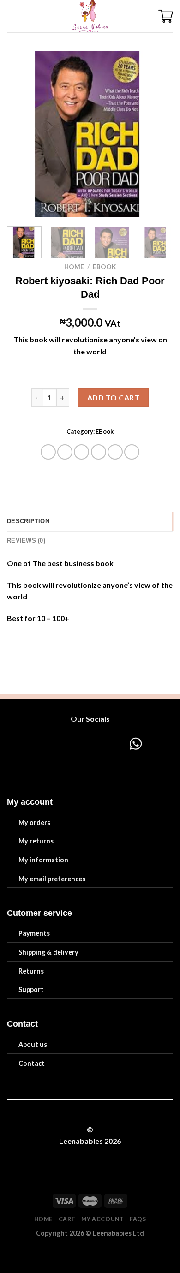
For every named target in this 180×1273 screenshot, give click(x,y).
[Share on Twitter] (81, 452)
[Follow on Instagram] (63, 743)
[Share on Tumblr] (131, 452)
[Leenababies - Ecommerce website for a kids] (90, 16)
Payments (34, 933)
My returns (36, 841)
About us (32, 1044)
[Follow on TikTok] (81, 743)
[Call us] (98, 743)
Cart (67, 1219)
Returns (31, 971)
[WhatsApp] (105, 762)
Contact (31, 1063)
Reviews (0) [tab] (26, 540)
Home (74, 266)
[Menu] (12, 16)
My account (102, 1219)
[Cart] (165, 16)
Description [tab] (28, 521)
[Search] (28, 16)
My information (43, 860)
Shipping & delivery (48, 952)
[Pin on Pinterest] (115, 452)
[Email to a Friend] (98, 452)
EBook (104, 266)
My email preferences (51, 879)
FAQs (138, 1219)
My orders (34, 822)
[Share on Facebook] (64, 452)
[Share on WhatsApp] (48, 452)
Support (31, 989)
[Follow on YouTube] (116, 743)
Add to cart (113, 397)
